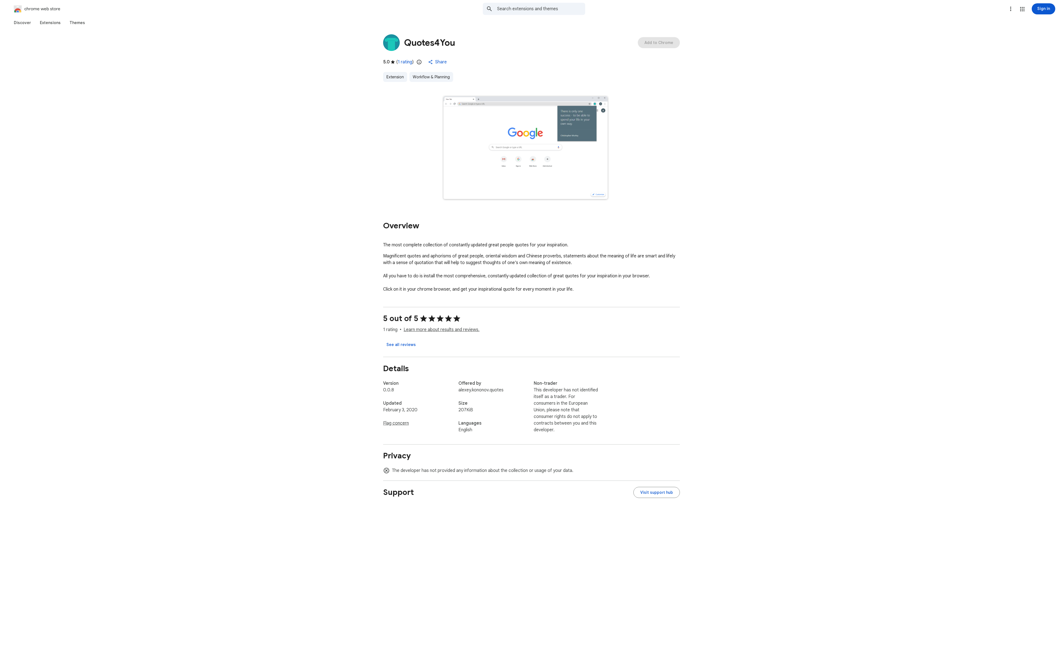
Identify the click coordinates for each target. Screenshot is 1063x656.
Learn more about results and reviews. (441, 329)
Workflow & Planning (431, 76)
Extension (395, 76)
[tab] (22, 23)
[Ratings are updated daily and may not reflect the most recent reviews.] (419, 62)
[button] (1022, 9)
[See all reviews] (401, 344)
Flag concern (396, 423)
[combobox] (541, 9)
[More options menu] (1010, 8)
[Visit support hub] (656, 492)
